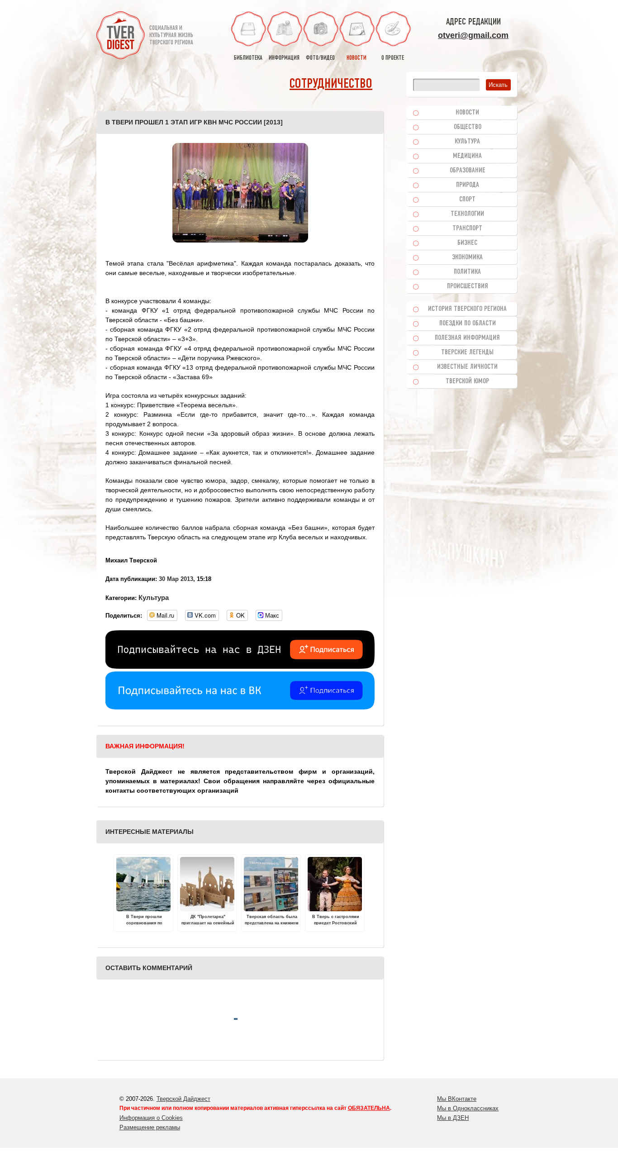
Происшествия (467, 286)
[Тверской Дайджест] (120, 36)
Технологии (467, 214)
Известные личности (467, 367)
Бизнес (467, 243)
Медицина (467, 156)
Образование (467, 170)
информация (284, 58)
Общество (467, 127)
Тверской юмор (467, 381)
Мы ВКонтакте (456, 1098)
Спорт (467, 199)
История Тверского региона (467, 309)
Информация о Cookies (151, 1117)
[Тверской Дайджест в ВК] (240, 707)
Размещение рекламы (149, 1127)
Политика (467, 272)
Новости (467, 112)
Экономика (467, 257)
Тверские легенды (467, 352)
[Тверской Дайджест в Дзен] (240, 666)
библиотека (248, 58)
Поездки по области (467, 323)
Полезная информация (467, 338)
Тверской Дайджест (183, 1098)
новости (356, 58)
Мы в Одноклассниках (468, 1108)
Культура (153, 597)
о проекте (392, 58)
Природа (467, 185)
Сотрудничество (331, 84)
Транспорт (467, 228)
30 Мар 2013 (176, 579)
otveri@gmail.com (473, 35)
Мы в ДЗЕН (453, 1117)
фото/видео (320, 58)
